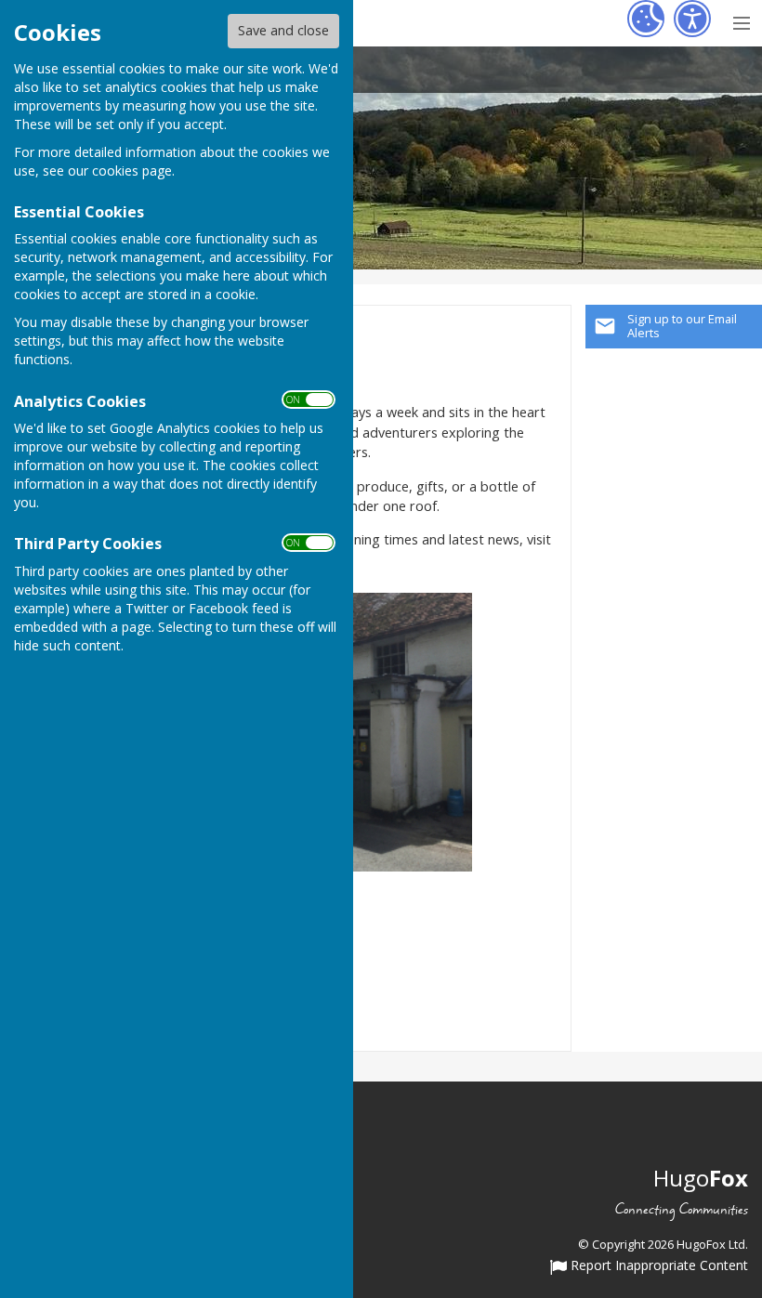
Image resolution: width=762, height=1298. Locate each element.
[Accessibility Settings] (692, 18)
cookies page (132, 170)
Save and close (283, 30)
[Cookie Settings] (645, 18)
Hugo (700, 1177)
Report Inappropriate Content (657, 1266)
